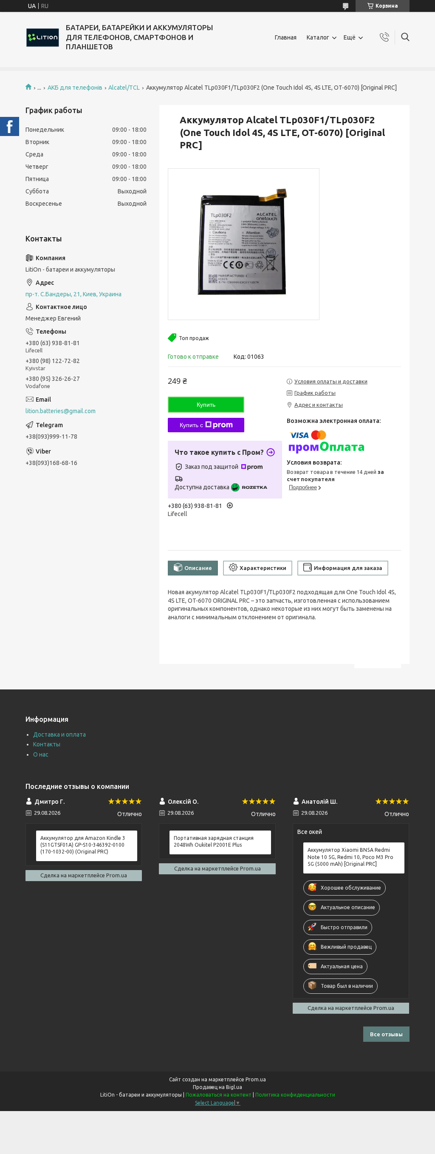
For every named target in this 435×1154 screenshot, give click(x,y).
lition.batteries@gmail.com (60, 411)
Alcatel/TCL (124, 87)
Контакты (46, 744)
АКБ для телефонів (75, 87)
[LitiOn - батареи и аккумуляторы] (42, 37)
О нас (40, 754)
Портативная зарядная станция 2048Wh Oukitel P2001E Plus (214, 841)
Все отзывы (386, 1034)
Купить (206, 404)
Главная (286, 37)
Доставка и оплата (59, 734)
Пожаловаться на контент (218, 1094)
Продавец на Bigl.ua (217, 1087)
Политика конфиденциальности (295, 1094)
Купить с (191, 425)
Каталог (318, 37)
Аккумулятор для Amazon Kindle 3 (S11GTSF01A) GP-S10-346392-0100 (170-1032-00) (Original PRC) (82, 844)
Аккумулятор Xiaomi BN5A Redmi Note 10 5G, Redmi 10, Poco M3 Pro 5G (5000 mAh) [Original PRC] (350, 856)
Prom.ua (256, 1079)
